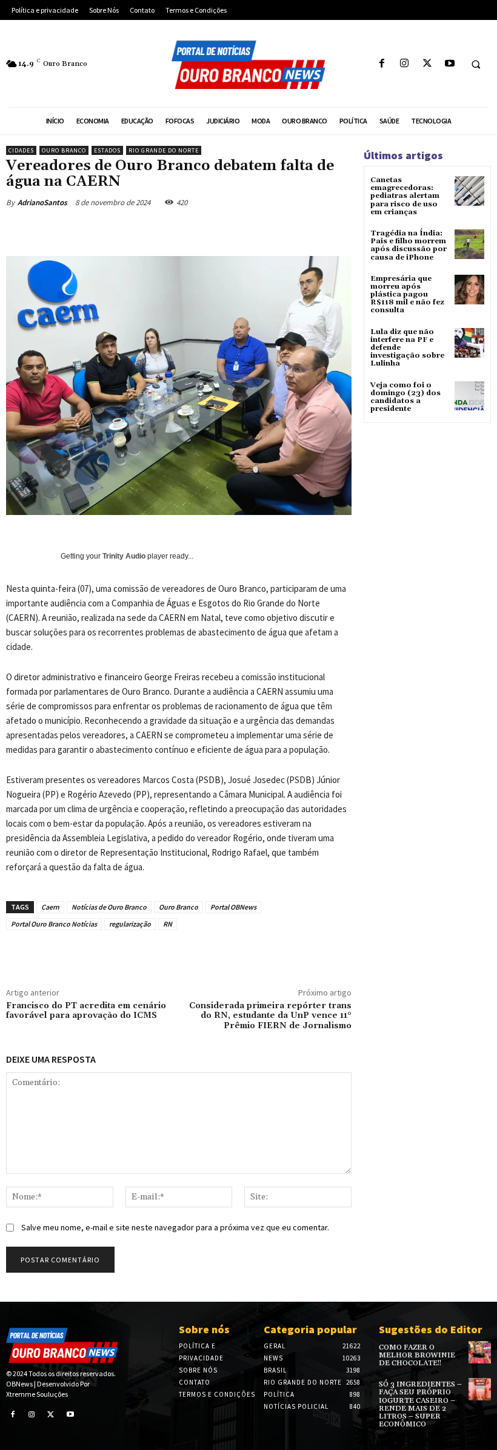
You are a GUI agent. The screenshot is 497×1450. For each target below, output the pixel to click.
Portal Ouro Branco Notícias (54, 923)
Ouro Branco (64, 150)
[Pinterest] (182, 230)
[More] (322, 230)
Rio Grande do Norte (163, 150)
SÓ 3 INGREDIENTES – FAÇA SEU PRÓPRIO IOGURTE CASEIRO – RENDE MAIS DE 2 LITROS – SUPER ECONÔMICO (420, 1404)
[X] (427, 64)
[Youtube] (449, 64)
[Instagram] (404, 64)
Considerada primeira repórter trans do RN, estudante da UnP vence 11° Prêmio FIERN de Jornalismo (270, 1016)
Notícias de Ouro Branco (109, 906)
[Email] (237, 230)
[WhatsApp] (210, 230)
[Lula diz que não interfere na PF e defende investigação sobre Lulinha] (469, 343)
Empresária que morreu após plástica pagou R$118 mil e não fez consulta (407, 294)
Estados (107, 150)
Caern (50, 906)
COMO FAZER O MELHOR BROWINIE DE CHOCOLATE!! (417, 1355)
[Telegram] (293, 230)
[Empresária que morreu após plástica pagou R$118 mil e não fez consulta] (469, 289)
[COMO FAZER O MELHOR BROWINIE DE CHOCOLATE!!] (480, 1352)
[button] (476, 64)
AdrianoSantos (42, 202)
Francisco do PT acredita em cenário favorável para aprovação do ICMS (86, 1011)
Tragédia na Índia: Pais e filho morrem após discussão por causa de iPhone (408, 245)
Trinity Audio (123, 556)
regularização (130, 923)
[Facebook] (382, 64)
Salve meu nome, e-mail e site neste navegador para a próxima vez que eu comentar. (175, 1227)
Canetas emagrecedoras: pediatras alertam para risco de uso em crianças (404, 196)
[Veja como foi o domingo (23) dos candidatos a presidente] (469, 396)
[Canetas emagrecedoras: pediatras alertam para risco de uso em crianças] (469, 191)
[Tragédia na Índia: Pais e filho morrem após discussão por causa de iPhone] (469, 244)
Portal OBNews (233, 906)
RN (167, 923)
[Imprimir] (265, 230)
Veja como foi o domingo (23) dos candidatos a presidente (405, 397)
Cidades (21, 150)
